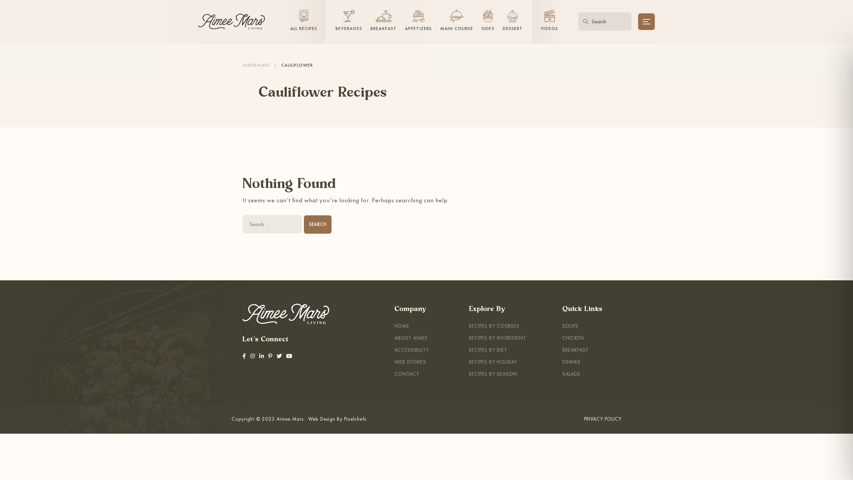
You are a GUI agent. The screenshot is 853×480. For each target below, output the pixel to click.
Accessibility (412, 350)
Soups (570, 326)
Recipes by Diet (488, 350)
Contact (407, 374)
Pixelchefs (355, 419)
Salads (571, 374)
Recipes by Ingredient (497, 338)
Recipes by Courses (494, 326)
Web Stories (410, 362)
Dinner (571, 362)
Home (402, 326)
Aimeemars (256, 65)
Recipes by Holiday (493, 362)
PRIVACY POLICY (602, 419)
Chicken (573, 338)
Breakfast (575, 350)
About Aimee (411, 338)
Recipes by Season (493, 374)
